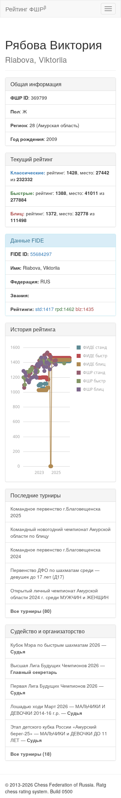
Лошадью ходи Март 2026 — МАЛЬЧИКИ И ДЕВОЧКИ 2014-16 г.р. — (57, 709)
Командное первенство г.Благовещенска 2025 (55, 512)
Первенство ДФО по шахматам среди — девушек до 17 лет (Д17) (54, 573)
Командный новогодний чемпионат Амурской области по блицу (60, 532)
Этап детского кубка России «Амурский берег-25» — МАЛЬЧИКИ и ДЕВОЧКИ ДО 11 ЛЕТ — (58, 733)
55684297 (41, 254)
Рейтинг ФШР (25, 8)
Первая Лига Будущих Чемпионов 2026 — (57, 689)
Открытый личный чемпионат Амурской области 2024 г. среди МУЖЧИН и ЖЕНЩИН (59, 593)
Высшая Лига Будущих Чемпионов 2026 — (57, 668)
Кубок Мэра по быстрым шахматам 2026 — (58, 648)
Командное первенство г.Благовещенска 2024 (55, 553)
